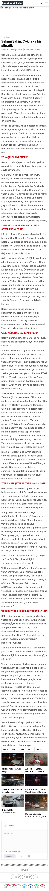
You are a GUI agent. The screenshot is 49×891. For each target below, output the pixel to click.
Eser (13, 749)
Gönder (9, 856)
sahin (22, 749)
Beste (5, 749)
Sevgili (38, 749)
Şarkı (30, 749)
